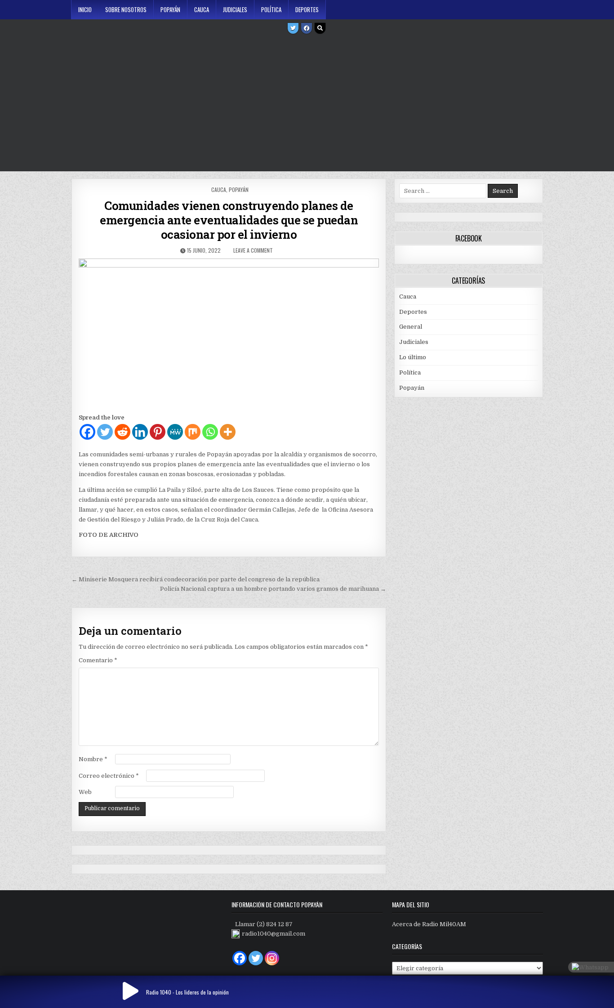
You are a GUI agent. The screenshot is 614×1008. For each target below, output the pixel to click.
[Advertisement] (307, 104)
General (410, 326)
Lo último (412, 357)
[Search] (320, 28)
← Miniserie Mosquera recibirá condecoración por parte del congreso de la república (195, 579)
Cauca (201, 9)
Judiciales (235, 9)
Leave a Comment (253, 250)
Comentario (98, 660)
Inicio (85, 9)
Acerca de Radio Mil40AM (429, 924)
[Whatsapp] (210, 432)
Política (271, 9)
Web (85, 792)
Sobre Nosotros (126, 9)
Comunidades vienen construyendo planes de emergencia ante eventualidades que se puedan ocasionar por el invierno (229, 220)
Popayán (170, 9)
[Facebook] (306, 28)
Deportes (307, 9)
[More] (228, 432)
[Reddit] (122, 432)
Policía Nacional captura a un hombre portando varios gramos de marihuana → (273, 588)
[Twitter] (293, 28)
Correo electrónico (109, 775)
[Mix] (192, 432)
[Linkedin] (140, 432)
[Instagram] (272, 958)
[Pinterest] (157, 432)
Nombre (93, 759)
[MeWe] (175, 432)
